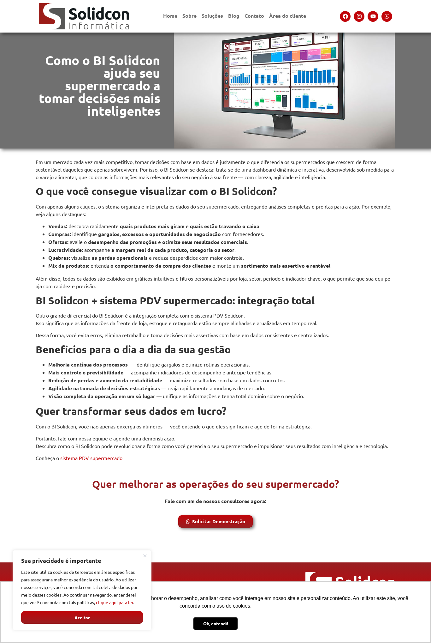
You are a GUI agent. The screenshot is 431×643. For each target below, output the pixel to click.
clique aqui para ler (114, 602)
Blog (233, 15)
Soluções (212, 15)
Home (170, 15)
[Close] (145, 555)
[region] (82, 590)
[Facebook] (345, 16)
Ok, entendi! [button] (215, 623)
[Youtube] (373, 16)
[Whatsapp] (386, 16)
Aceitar (82, 617)
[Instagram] (359, 16)
